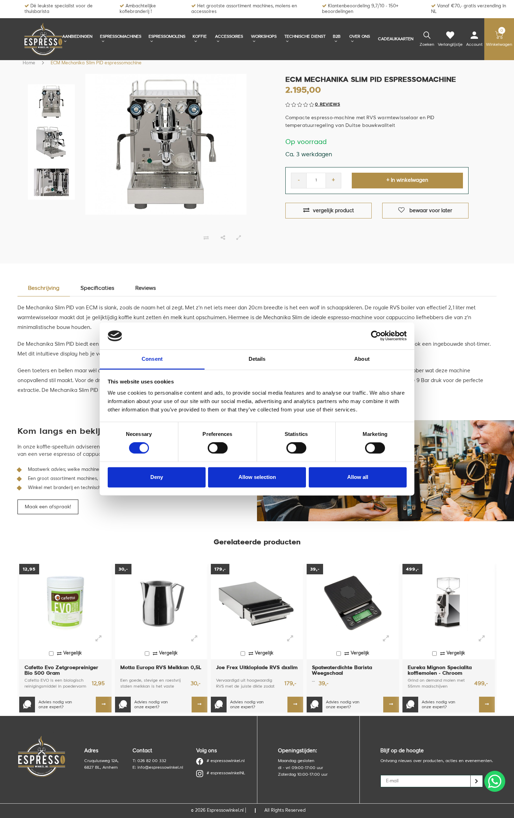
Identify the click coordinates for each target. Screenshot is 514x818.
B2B (337, 37)
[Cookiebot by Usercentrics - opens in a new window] (376, 336)
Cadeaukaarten (395, 39)
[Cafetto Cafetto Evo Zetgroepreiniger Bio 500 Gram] (65, 603)
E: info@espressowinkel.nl (158, 768)
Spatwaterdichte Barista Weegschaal (342, 670)
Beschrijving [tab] (43, 288)
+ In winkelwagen (407, 180)
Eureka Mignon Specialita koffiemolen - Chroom (440, 670)
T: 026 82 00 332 (149, 761)
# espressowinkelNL (226, 773)
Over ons (359, 37)
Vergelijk (72, 653)
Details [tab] (257, 359)
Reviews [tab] (145, 288)
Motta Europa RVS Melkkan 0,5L (160, 667)
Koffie (200, 37)
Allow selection (257, 477)
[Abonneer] (477, 781)
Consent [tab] (152, 359)
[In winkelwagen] (104, 704)
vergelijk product (333, 211)
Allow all (357, 477)
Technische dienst (305, 37)
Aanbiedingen (77, 37)
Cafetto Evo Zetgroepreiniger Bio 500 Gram (61, 670)
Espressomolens (167, 37)
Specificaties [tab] (97, 288)
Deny (156, 477)
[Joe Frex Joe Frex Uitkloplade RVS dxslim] (257, 603)
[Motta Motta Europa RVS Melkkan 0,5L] (161, 603)
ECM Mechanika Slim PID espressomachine (96, 63)
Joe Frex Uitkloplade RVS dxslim (257, 667)
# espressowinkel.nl (226, 761)
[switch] (218, 448)
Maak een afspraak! (48, 506)
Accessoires (229, 37)
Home (29, 63)
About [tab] (362, 359)
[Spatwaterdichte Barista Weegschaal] (353, 603)
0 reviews (327, 104)
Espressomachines (120, 37)
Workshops (264, 37)
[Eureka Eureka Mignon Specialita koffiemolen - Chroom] (449, 603)
